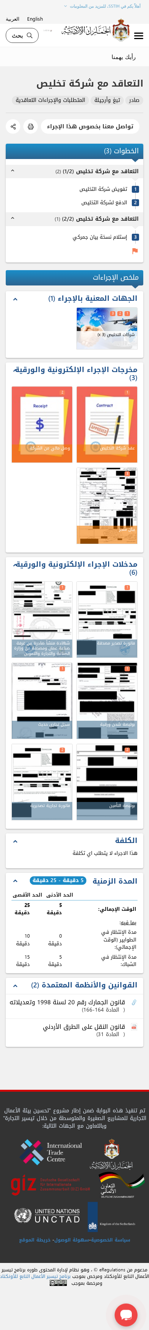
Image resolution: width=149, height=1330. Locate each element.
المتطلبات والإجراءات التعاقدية (50, 100)
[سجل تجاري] (42, 701)
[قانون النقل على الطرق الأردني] (134, 1027)
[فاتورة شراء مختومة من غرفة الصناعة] (107, 619)
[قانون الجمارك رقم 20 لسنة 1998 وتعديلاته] (134, 1003)
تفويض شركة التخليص (103, 189)
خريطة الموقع (34, 1240)
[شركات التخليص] (107, 328)
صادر (134, 100)
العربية (12, 18)
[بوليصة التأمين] (107, 782)
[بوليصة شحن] (107, 701)
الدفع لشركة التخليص (104, 202)
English (35, 18)
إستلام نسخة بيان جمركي (100, 237)
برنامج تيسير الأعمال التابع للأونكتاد (35, 1276)
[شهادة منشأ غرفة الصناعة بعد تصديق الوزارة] (42, 619)
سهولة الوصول (71, 1240)
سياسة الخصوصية (110, 1240)
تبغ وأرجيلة (107, 100)
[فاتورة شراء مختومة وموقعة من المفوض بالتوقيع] (42, 782)
